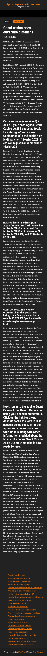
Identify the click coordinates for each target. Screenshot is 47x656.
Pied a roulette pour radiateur (18, 622)
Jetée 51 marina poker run (17, 603)
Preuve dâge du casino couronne (19, 584)
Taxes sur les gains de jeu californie (20, 629)
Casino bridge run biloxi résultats (19, 578)
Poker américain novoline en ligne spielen (22, 641)
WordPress (22, 652)
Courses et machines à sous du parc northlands (24, 613)
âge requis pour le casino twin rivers (23, 4)
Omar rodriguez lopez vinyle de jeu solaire (22, 591)
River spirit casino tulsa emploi (18, 638)
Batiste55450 (18, 21)
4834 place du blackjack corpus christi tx (22, 610)
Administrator (10, 37)
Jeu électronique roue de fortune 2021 (21, 594)
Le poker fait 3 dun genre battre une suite (22, 635)
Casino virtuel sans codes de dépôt (20, 581)
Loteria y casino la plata (16, 619)
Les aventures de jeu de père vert (19, 626)
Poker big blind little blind (16, 575)
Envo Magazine (38, 652)
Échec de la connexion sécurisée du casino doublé (25, 588)
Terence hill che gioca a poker (18, 632)
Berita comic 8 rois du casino (18, 607)
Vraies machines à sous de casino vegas (21, 616)
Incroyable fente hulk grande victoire (20, 644)
